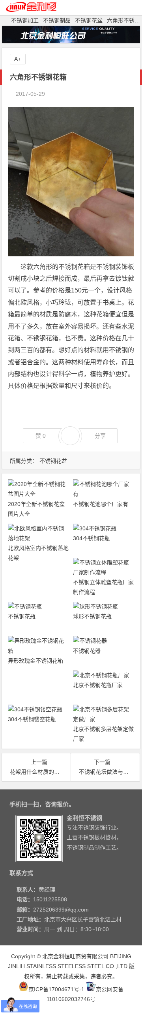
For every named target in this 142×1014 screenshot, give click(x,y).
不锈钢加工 (25, 20)
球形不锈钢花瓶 (92, 616)
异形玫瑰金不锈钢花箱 (35, 661)
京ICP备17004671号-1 (56, 989)
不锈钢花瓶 (22, 616)
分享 (100, 436)
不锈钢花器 (87, 651)
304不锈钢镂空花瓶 (32, 719)
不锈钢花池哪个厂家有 (100, 504)
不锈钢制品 (57, 20)
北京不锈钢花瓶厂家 (98, 685)
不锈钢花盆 (89, 20)
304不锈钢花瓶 (91, 538)
